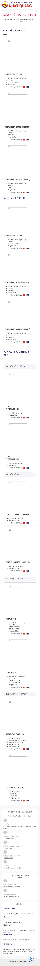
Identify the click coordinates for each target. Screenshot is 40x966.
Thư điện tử (7, 866)
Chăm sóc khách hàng (10, 836)
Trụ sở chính (7, 824)
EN (27, 87)
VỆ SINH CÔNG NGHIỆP (9, 894)
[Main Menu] (36, 5)
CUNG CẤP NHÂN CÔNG (10, 884)
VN (24, 87)
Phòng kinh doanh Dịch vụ (11, 856)
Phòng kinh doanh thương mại (13, 846)
